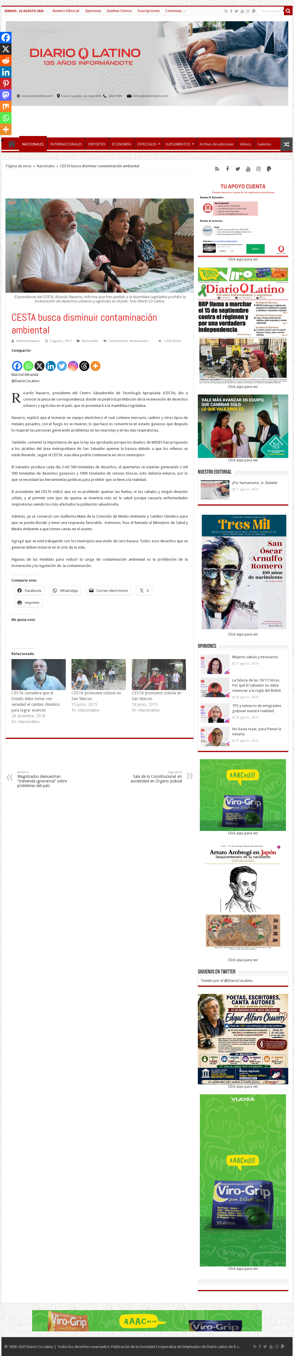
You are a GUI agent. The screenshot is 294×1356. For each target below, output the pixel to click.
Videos (245, 144)
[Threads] (84, 363)
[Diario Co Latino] (147, 62)
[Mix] (5, 106)
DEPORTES (97, 144)
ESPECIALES (147, 144)
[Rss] (226, 11)
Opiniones (93, 11)
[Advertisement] (147, 119)
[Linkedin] (51, 363)
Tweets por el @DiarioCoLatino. (227, 980)
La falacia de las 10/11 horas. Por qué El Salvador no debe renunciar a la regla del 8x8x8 (256, 685)
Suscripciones (149, 11)
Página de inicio (19, 166)
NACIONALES (33, 144)
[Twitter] (236, 11)
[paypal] (254, 11)
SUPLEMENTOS (178, 144)
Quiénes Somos (119, 11)
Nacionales (46, 166)
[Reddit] (5, 60)
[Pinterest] (5, 83)
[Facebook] (231, 11)
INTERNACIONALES (66, 144)
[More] (95, 363)
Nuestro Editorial (66, 11)
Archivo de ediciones (217, 144)
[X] (39, 363)
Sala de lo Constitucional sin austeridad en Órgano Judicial (156, 776)
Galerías (264, 144)
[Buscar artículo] (288, 11)
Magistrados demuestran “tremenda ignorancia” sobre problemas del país (42, 779)
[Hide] (2, 140)
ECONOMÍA (121, 144)
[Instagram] (73, 363)
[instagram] (248, 11)
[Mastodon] (5, 95)
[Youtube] (242, 11)
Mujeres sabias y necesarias (255, 657)
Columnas (173, 11)
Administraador (28, 341)
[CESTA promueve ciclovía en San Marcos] (98, 674)
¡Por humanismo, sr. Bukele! (254, 483)
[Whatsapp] (28, 363)
